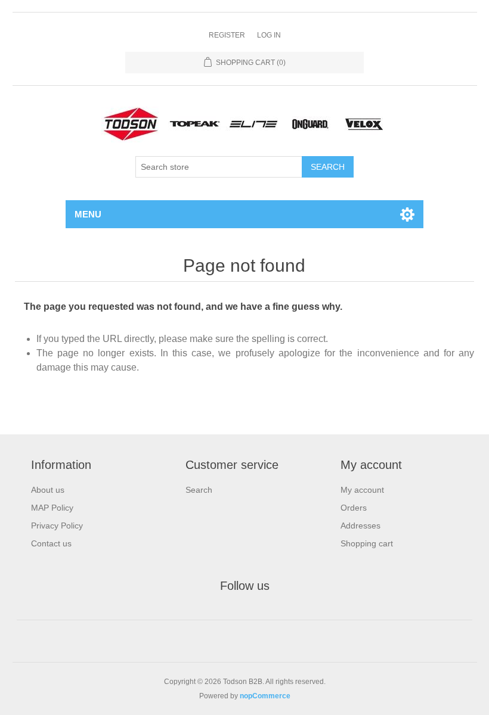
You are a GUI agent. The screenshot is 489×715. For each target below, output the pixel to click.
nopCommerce (265, 696)
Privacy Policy (57, 525)
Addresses (360, 525)
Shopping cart (367, 543)
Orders (354, 507)
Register (227, 35)
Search (198, 490)
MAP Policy (52, 507)
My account (362, 490)
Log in (269, 35)
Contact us (51, 543)
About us (47, 490)
